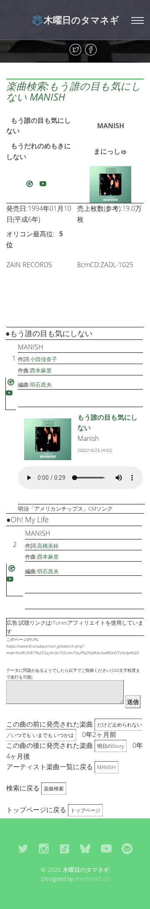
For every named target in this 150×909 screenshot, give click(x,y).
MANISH (110, 125)
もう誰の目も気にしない (38, 126)
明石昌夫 (41, 384)
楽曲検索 (54, 788)
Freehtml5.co (92, 879)
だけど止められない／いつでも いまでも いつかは (74, 730)
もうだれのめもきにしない (38, 151)
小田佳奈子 (43, 359)
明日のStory (110, 745)
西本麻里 (41, 370)
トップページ (85, 810)
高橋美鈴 (48, 545)
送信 (133, 702)
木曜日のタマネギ (81, 19)
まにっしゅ (110, 151)
